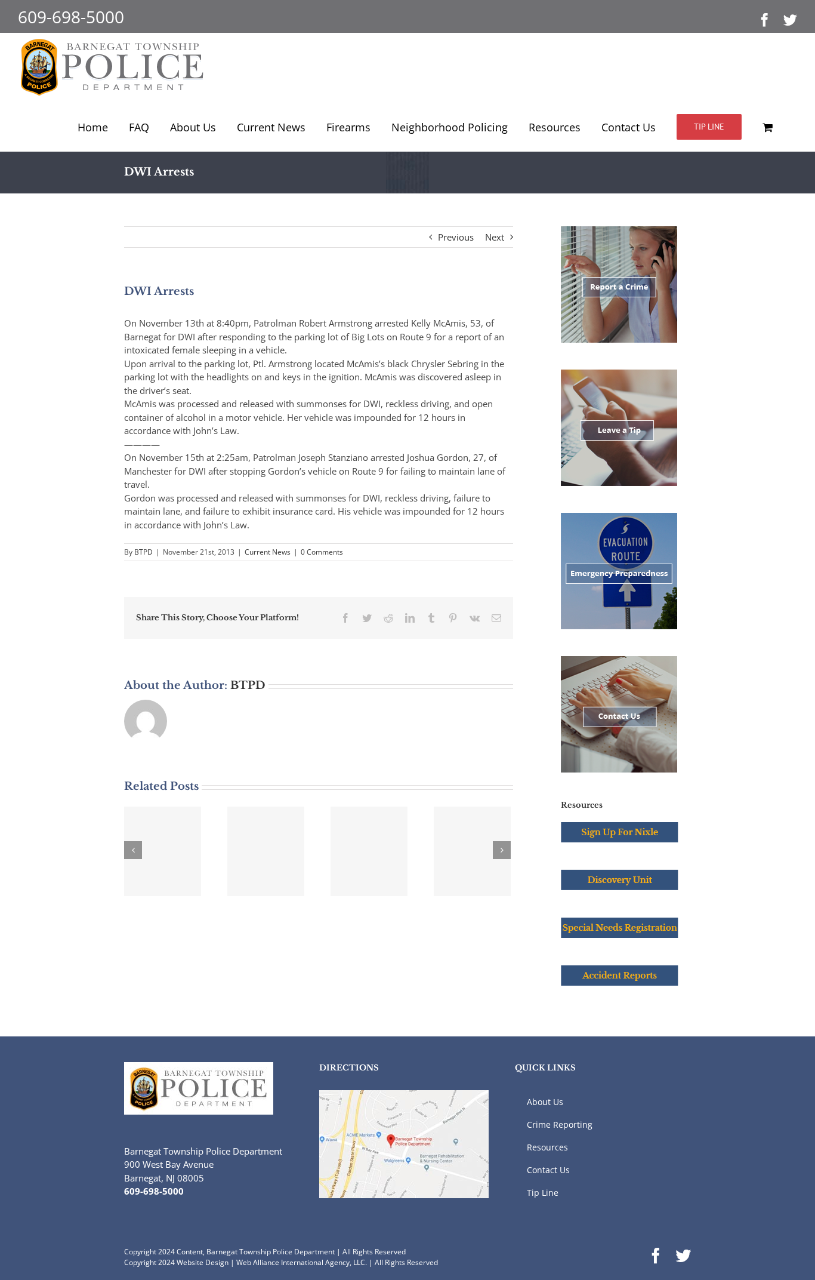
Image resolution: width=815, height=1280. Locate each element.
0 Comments (322, 552)
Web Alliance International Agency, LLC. (301, 1262)
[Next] (502, 850)
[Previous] (133, 850)
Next (494, 237)
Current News (268, 552)
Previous (456, 237)
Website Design (203, 1262)
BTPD (143, 552)
